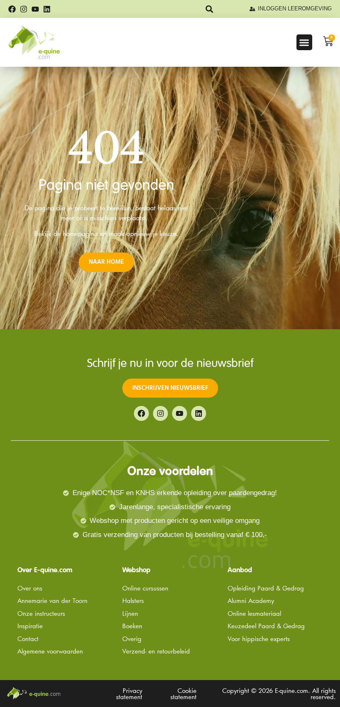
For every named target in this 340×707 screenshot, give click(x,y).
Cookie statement (183, 693)
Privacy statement (129, 693)
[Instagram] (23, 9)
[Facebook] (12, 9)
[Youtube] (35, 9)
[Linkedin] (47, 9)
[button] (209, 9)
